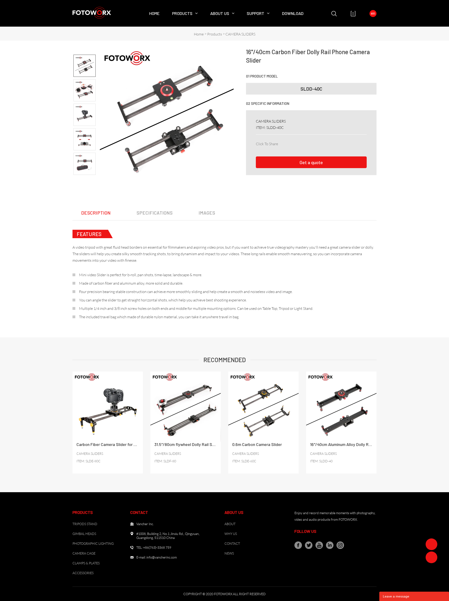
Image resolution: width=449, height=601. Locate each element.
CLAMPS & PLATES (86, 563)
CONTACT (232, 543)
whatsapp (333, 142)
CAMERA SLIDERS (240, 34)
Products (182, 13)
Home (154, 13)
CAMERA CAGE (83, 553)
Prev (84, 51)
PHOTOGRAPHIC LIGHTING (93, 543)
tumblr (344, 142)
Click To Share (267, 143)
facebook (282, 142)
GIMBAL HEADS (84, 534)
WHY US (230, 534)
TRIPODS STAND (84, 524)
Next (84, 179)
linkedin (292, 142)
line (323, 142)
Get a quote (311, 162)
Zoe (431, 544)
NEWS (229, 553)
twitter (303, 142)
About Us (219, 13)
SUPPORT (255, 13)
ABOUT (229, 524)
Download (293, 13)
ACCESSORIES (83, 573)
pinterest (313, 142)
